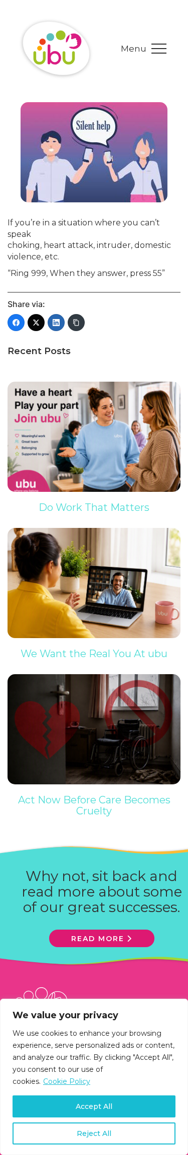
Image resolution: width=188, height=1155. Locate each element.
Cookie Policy (66, 1081)
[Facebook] (16, 322)
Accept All (94, 1106)
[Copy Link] (76, 322)
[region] (94, 1077)
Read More (97, 938)
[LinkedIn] (56, 322)
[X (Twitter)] (36, 322)
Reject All (94, 1133)
